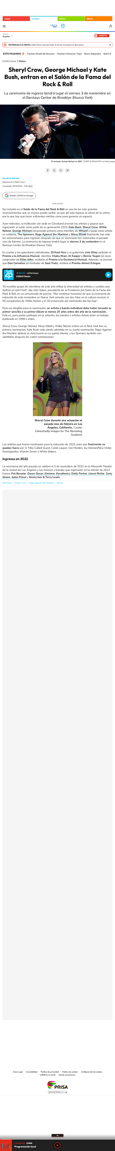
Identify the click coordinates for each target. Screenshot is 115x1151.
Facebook (47, 170)
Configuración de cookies (91, 1072)
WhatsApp (60, 170)
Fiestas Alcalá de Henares (41, 53)
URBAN (90, 19)
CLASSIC (35, 19)
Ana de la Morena (10, 178)
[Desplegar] (57, 1135)
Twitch (69, 1035)
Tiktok (45, 1035)
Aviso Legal (18, 1072)
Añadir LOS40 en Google (21, 195)
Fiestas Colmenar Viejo (69, 53)
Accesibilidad (31, 1072)
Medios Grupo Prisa (57, 1092)
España (6, 36)
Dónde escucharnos (67, 1075)
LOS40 (7, 19)
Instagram (39, 1035)
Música (22, 61)
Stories (75, 1035)
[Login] (111, 26)
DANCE (62, 19)
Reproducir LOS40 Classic (108, 275)
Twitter (54, 170)
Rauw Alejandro (92, 53)
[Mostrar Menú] (4, 26)
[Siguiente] (110, 53)
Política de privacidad (50, 1072)
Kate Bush (7, 482)
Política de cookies (70, 1072)
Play (57, 1145)
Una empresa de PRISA (57, 1085)
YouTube (51, 1035)
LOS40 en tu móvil (47, 1075)
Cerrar (110, 45)
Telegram (67, 170)
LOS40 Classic (9, 61)
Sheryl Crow (20, 482)
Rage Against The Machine (41, 482)
